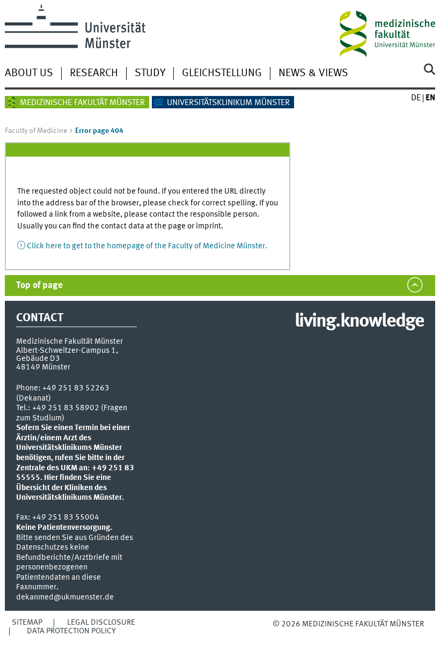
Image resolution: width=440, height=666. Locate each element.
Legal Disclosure (101, 622)
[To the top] (327, 635)
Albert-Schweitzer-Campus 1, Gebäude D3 (67, 354)
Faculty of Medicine (36, 131)
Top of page (39, 285)
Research (94, 73)
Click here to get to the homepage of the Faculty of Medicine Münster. (147, 246)
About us (29, 73)
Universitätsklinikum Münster (228, 103)
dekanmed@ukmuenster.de (65, 597)
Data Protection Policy (71, 631)
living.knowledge (359, 321)
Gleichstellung (222, 73)
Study (150, 73)
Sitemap (27, 622)
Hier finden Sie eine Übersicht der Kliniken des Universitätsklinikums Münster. (70, 487)
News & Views (313, 73)
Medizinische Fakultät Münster (82, 103)
